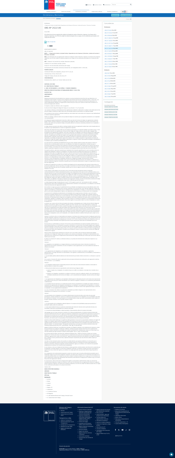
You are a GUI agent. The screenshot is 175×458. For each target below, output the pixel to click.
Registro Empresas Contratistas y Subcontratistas (86, 427)
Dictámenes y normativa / (51, 18)
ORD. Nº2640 (107, 94)
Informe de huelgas (83, 421)
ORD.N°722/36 (108, 30)
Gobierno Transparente (66, 420)
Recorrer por (115, 15)
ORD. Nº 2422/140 (51, 41)
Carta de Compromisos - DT (121, 422)
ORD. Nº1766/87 (108, 66)
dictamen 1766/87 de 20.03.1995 (111, 117)
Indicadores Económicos (102, 420)
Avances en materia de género (103, 422)
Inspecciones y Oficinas (64, 449)
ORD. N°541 (107, 91)
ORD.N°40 (107, 73)
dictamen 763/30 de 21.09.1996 (111, 114)
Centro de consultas (65, 11)
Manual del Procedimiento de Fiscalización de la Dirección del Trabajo (122, 412)
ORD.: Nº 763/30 (108, 64)
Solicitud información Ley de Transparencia (67, 422)
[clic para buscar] (131, 4)
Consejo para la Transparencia (68, 424)
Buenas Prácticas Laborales (85, 409)
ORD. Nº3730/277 (108, 53)
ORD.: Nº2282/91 (108, 58)
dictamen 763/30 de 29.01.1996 (111, 112)
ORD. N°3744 (108, 75)
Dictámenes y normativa (81, 11)
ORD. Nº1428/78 (108, 51)
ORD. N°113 (107, 83)
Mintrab (62, 410)
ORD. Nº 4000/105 (109, 38)
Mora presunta (99, 412)
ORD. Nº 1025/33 (108, 40)
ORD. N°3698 (108, 96)
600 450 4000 (61, 448)
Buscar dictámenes (125, 15)
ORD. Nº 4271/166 (109, 43)
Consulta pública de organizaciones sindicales (102, 418)
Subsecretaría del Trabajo (67, 412)
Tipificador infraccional (120, 415)
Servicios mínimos (83, 429)
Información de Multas (84, 436)
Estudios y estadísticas (112, 11)
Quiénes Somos (97, 4)
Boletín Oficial (118, 417)
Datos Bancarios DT (100, 427)
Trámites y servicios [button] (51, 11)
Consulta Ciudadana (101, 428)
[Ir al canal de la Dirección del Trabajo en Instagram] (129, 429)
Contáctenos (107, 4)
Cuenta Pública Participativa (121, 423)
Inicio (44, 18)
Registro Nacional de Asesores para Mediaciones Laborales (103, 410)
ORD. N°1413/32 (108, 32)
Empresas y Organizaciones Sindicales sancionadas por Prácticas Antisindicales (85, 413)
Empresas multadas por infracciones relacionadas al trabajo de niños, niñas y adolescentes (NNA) (85, 418)
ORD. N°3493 (108, 88)
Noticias (89, 4)
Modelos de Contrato (120, 409)
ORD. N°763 (107, 78)
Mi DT (124, 11)
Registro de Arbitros (83, 431)
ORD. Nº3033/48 (108, 35)
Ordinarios (106, 70)
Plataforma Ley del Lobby (66, 426)
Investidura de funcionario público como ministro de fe (85, 424)
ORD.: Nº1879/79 (108, 61)
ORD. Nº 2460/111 (109, 45)
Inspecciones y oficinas (97, 11)
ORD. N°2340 (108, 86)
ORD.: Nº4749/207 (109, 56)
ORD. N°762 (107, 81)
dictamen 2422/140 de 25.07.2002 (111, 109)
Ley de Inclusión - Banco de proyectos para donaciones (102, 415)
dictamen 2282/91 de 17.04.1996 (111, 106)
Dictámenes (58, 18)
